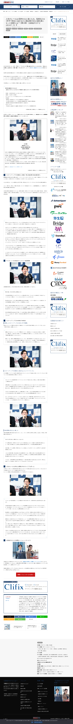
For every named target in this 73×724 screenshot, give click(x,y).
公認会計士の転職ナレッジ (52, 673)
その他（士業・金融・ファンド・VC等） (45, 648)
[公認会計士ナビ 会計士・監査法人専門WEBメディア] (9, 1)
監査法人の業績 (46, 669)
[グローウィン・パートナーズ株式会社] (58, 273)
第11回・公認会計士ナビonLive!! (36, 67)
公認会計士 (31, 28)
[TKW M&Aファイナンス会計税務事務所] (58, 241)
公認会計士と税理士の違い (55, 328)
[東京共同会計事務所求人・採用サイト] (58, 268)
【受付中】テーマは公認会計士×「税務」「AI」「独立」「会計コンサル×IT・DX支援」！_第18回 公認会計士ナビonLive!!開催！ (60, 115)
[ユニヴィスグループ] (58, 251)
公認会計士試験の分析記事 (55, 333)
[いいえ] (71, 721)
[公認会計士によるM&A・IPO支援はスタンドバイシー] (58, 235)
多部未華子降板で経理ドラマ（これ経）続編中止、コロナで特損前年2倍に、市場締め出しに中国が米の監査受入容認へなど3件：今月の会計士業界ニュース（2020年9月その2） (60, 132)
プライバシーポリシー (62, 720)
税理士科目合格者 (54, 656)
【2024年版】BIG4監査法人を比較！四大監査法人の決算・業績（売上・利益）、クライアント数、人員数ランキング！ (60, 146)
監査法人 (44, 650)
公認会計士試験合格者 (37, 28)
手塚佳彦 (8, 598)
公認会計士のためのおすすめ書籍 (26, 691)
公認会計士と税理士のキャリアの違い (26, 702)
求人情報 (38, 664)
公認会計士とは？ (53, 323)
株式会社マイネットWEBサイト (15, 166)
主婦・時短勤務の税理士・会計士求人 (55, 654)
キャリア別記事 (40, 683)
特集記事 (57, 1)
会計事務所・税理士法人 (62, 648)
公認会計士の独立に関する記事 (43, 711)
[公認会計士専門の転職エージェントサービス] (58, 88)
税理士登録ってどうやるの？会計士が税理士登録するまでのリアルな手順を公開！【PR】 (60, 160)
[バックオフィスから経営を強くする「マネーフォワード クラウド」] (58, 262)
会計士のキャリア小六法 (42, 696)
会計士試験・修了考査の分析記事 (56, 335)
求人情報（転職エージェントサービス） (44, 666)
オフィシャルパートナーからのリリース (44, 658)
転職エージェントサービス (43, 691)
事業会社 (25, 28)
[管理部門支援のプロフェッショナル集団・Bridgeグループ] (58, 223)
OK (32, 722)
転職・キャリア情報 (65, 1)
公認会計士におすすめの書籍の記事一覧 (44, 662)
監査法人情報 (39, 669)
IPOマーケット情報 (44, 645)
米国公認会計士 (61, 656)
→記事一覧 (7, 600)
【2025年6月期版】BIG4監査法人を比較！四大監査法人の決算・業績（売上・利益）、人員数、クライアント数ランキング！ (60, 123)
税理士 (48, 656)
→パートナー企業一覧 (63, 287)
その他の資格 (45, 654)
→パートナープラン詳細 (62, 288)
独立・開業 (40, 650)
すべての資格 (20, 28)
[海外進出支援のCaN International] (58, 284)
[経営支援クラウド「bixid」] (58, 278)
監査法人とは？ (53, 326)
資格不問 (66, 656)
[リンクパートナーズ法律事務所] (58, 190)
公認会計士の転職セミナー (52, 671)
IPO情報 (38, 645)
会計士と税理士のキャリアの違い (56, 330)
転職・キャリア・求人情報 (42, 673)
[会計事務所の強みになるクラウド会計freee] (58, 257)
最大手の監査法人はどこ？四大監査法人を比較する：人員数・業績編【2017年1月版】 (60, 140)
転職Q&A (60, 673)
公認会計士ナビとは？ (49, 1)
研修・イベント (60, 671)
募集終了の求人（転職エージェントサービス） (61, 666)
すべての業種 (9, 28)
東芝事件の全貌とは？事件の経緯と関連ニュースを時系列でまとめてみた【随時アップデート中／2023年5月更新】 (60, 153)
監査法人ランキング (53, 669)
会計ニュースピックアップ (42, 660)
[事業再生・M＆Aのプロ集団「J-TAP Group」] (58, 246)
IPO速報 (50, 645)
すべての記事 (15, 28)
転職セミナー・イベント (41, 671)
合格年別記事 (39, 686)
